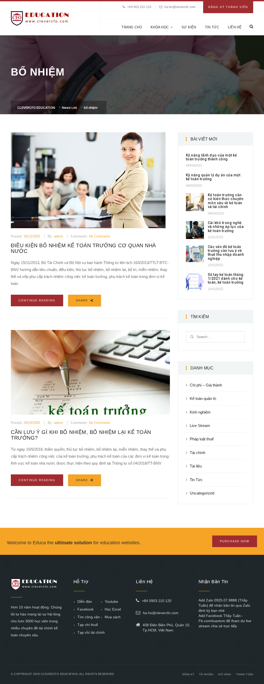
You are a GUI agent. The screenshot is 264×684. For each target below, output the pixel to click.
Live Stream (200, 425)
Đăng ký (188, 674)
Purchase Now (234, 541)
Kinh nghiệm (200, 412)
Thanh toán (244, 674)
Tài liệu (196, 466)
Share (82, 300)
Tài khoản (206, 674)
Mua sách (113, 617)
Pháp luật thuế (202, 439)
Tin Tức (196, 479)
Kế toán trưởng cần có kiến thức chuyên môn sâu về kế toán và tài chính (226, 201)
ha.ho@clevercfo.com (179, 7)
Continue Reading (37, 300)
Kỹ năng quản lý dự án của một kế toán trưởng (213, 177)
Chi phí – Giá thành (206, 385)
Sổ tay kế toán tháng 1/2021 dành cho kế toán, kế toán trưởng (226, 279)
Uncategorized (202, 493)
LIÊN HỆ (235, 27)
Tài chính (197, 452)
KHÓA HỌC (160, 27)
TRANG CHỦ (131, 27)
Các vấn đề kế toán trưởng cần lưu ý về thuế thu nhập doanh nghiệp (226, 253)
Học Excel (113, 609)
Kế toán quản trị (203, 398)
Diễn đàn (84, 601)
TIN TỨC (212, 27)
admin (58, 236)
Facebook (85, 609)
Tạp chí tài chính (91, 632)
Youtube (111, 601)
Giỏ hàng (224, 674)
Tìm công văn (88, 617)
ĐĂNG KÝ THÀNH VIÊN (228, 7)
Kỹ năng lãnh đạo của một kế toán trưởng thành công (211, 157)
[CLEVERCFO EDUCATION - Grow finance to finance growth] (40, 18)
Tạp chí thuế (87, 625)
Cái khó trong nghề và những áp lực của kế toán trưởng (226, 227)
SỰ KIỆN (189, 27)
